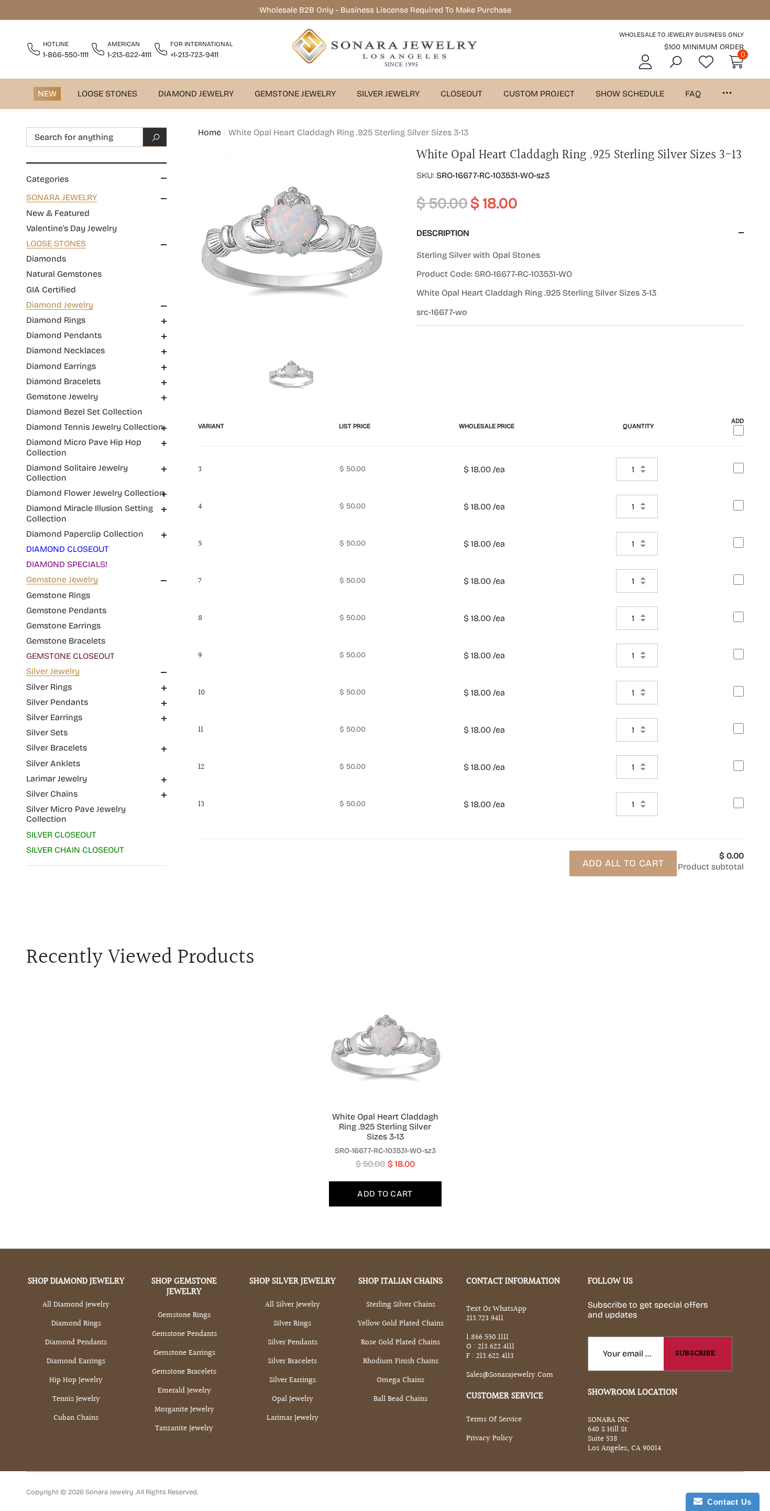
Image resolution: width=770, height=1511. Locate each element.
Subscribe (695, 1353)
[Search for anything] (96, 137)
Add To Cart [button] (385, 1194)
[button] (675, 62)
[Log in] (645, 62)
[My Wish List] (706, 62)
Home (209, 132)
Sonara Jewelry (110, 1492)
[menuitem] (96, 213)
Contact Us (727, 1501)
